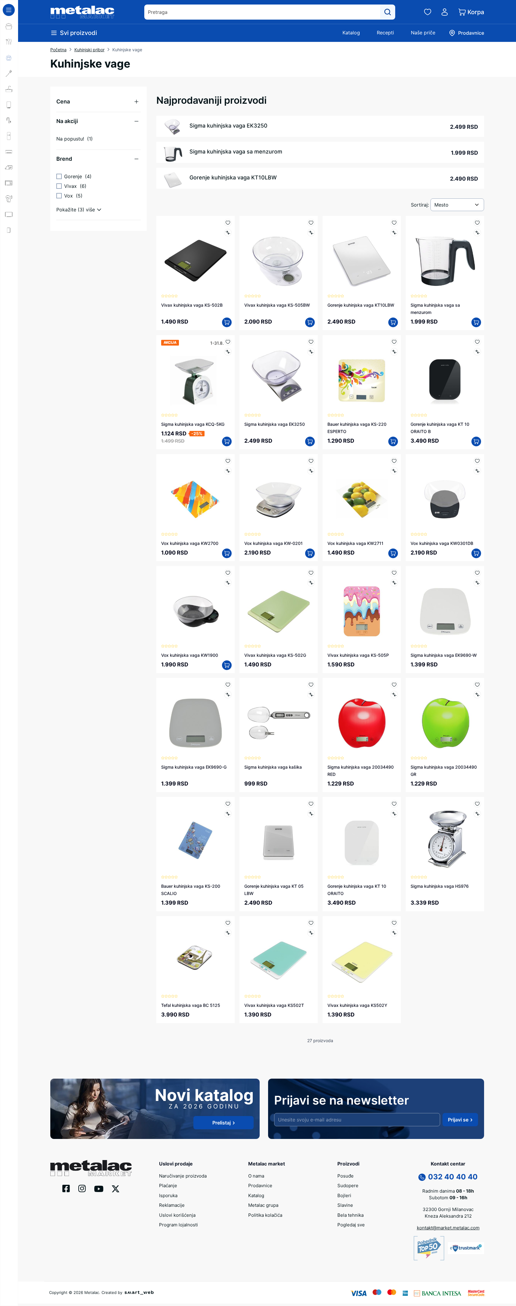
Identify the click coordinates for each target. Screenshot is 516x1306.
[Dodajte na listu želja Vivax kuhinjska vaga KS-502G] (311, 573)
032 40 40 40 (453, 1176)
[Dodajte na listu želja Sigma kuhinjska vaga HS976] (477, 804)
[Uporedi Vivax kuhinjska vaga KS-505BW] (311, 232)
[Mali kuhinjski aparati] (9, 183)
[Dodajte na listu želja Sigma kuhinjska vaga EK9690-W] (477, 573)
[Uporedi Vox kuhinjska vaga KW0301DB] (477, 471)
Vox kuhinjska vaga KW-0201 (273, 543)
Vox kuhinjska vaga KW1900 (189, 655)
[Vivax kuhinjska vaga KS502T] (278, 955)
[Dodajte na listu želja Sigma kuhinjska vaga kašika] (311, 684)
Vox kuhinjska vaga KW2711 (355, 543)
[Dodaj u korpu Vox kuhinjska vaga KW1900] (227, 665)
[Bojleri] (9, 104)
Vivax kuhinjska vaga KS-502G (275, 655)
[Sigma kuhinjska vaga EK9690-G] (195, 717)
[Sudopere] (9, 88)
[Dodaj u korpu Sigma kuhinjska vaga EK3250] (310, 441)
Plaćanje (168, 1185)
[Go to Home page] (82, 12)
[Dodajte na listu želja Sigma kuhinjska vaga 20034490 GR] (477, 684)
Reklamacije (172, 1205)
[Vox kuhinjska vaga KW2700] (195, 493)
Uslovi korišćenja (177, 1215)
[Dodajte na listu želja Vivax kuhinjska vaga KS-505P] (394, 573)
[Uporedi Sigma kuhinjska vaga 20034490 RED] (394, 694)
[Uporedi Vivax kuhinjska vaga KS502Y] (394, 933)
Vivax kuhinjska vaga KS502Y (357, 1005)
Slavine (345, 1205)
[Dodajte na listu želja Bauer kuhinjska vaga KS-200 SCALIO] (228, 804)
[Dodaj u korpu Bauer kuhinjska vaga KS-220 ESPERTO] (393, 441)
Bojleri (344, 1195)
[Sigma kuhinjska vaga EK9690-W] (445, 605)
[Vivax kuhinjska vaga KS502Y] (361, 955)
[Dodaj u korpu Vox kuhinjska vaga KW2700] (227, 553)
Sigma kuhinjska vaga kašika (273, 767)
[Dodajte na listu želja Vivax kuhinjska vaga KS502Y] (394, 923)
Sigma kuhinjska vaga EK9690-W (444, 655)
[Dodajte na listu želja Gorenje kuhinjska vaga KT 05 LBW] (311, 804)
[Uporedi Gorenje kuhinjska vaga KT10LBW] (394, 232)
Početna (58, 49)
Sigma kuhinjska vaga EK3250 (228, 125)
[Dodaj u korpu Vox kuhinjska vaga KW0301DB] (476, 553)
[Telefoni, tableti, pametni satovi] (9, 230)
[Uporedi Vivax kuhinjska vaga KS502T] (311, 933)
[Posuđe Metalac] (9, 26)
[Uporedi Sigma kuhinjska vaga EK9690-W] (477, 583)
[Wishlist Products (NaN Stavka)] (427, 12)
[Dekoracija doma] (9, 261)
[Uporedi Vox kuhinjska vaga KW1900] (228, 583)
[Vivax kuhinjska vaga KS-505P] (361, 605)
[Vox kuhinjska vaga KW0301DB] (445, 493)
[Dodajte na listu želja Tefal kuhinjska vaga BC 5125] (228, 923)
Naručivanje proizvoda (183, 1176)
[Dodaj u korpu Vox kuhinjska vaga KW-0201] (310, 553)
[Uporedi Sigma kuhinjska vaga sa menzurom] (477, 232)
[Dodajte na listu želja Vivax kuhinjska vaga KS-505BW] (311, 222)
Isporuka (168, 1195)
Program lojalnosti (178, 1225)
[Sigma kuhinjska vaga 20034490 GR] (445, 717)
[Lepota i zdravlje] (9, 198)
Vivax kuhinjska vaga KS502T (274, 1005)
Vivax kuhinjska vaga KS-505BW (277, 305)
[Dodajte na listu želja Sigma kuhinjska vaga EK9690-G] (228, 684)
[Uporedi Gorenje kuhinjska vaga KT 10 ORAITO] (394, 813)
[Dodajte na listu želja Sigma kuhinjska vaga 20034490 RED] (394, 684)
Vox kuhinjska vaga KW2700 (189, 543)
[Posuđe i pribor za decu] (9, 57)
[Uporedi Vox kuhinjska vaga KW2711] (394, 471)
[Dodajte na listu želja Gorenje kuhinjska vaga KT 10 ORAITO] (394, 804)
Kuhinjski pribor (89, 49)
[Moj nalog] (444, 12)
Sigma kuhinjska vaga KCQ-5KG (192, 424)
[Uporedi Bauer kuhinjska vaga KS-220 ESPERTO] (394, 352)
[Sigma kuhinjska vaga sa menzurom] (445, 255)
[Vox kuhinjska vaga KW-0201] (278, 493)
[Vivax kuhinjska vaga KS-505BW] (278, 255)
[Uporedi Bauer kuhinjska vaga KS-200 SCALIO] (228, 813)
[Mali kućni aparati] (9, 167)
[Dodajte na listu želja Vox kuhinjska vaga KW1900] (228, 573)
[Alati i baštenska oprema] (9, 277)
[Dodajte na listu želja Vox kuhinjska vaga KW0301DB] (477, 461)
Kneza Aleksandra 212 (448, 1216)
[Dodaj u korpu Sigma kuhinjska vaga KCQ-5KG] (227, 441)
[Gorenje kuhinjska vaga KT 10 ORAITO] (361, 836)
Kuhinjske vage (127, 49)
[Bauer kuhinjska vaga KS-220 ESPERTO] (361, 374)
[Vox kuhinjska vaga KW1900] (195, 605)
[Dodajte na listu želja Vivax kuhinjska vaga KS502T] (311, 923)
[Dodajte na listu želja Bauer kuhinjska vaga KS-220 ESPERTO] (394, 342)
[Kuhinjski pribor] (9, 73)
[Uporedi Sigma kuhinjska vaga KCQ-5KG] (228, 352)
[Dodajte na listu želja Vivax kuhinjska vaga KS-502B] (228, 222)
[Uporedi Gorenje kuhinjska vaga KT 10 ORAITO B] (477, 352)
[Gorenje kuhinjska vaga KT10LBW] (361, 255)
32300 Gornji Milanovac (448, 1209)
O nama (256, 1176)
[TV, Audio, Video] (9, 214)
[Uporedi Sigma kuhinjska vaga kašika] (311, 694)
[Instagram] (82, 1188)
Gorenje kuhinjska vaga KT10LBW (233, 177)
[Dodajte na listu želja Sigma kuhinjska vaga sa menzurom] (477, 222)
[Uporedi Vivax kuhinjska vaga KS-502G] (311, 583)
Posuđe (345, 1176)
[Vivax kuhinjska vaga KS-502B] (195, 255)
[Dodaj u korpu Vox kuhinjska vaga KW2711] (393, 553)
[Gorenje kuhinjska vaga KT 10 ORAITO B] (445, 374)
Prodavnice (260, 1185)
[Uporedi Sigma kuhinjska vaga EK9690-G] (228, 694)
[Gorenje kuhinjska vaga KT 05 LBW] (278, 836)
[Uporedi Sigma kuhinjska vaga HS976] (477, 813)
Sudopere (347, 1185)
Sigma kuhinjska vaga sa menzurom (235, 151)
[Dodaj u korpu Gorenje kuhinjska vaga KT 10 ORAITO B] (476, 441)
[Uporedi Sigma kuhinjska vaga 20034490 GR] (477, 694)
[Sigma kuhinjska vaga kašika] (278, 717)
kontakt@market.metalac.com (448, 1228)
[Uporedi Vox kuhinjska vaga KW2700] (228, 471)
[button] (98, 101)
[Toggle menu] (9, 10)
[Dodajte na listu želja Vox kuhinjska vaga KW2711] (394, 461)
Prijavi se (458, 1120)
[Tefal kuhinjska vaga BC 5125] (195, 955)
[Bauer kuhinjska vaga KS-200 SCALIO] (195, 836)
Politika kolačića (265, 1215)
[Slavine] (9, 120)
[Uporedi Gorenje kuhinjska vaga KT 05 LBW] (311, 813)
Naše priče (423, 33)
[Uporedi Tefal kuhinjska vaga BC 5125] (228, 933)
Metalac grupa (263, 1205)
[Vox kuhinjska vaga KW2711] (361, 493)
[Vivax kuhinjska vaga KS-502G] (278, 605)
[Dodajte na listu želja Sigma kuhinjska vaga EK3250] (311, 342)
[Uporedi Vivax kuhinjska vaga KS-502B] (228, 232)
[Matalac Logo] (91, 1168)
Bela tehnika (350, 1215)
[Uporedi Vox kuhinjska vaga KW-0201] (311, 471)
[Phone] (422, 1177)
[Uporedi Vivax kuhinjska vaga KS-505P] (394, 583)
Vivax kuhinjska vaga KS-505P (358, 655)
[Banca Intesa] (437, 1292)
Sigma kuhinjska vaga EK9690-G (194, 767)
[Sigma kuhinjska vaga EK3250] (278, 374)
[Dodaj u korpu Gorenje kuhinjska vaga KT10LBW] (393, 322)
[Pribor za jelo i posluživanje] (9, 41)
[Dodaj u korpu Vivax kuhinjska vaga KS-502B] (227, 322)
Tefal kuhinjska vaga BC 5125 (190, 1005)
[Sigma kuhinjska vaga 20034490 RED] (361, 717)
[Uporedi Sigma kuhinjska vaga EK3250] (311, 352)
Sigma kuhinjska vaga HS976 (440, 886)
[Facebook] (66, 1188)
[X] (116, 1188)
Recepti (385, 33)
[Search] (387, 12)
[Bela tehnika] (9, 136)
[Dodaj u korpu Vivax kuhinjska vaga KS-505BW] (310, 322)
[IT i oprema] (9, 245)
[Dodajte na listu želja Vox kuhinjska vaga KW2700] (228, 461)
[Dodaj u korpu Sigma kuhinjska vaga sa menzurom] (476, 322)
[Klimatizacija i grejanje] (9, 151)
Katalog (351, 33)
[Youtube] (98, 1188)
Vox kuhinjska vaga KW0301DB (442, 543)
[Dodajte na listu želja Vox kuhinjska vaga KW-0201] (311, 461)
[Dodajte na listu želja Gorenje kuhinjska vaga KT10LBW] (394, 222)
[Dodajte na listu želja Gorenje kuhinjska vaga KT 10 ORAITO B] (477, 342)
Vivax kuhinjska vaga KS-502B (192, 305)
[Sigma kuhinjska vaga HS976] (445, 836)
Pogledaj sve (351, 1225)
